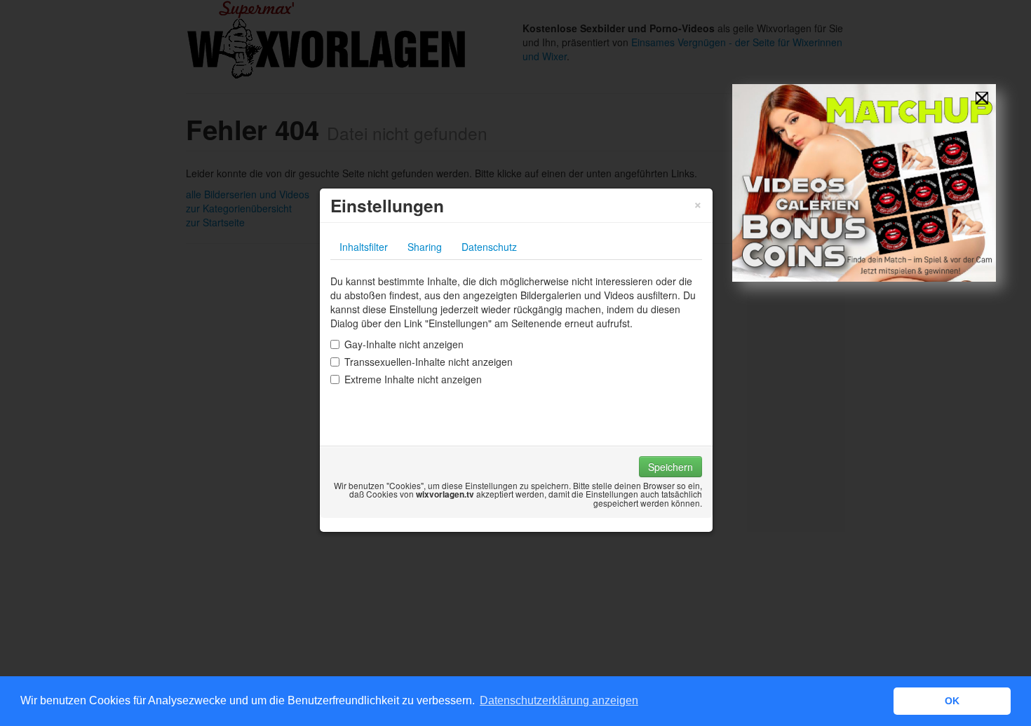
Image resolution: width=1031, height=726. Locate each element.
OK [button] (952, 700)
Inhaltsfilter (363, 247)
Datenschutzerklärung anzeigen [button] (559, 700)
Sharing (424, 247)
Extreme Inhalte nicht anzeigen (413, 379)
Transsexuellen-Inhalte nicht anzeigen (428, 362)
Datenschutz (489, 247)
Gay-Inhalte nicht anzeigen (404, 344)
